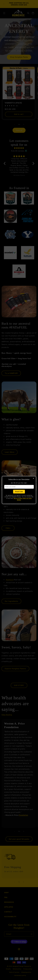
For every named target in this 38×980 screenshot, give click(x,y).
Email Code (19, 491)
